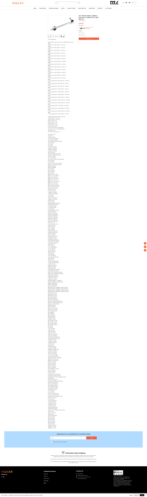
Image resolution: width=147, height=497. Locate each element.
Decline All (136, 495)
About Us (46, 474)
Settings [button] (131, 495)
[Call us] (145, 243)
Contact (46, 476)
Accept (142, 495)
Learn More (87, 28)
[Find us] (145, 250)
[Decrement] (79, 33)
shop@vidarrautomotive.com (83, 475)
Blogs (45, 483)
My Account (46, 478)
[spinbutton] (81, 33)
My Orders (46, 480)
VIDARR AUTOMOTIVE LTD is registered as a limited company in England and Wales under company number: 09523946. (122, 478)
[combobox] (67, 3)
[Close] (145, 495)
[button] (129, 2)
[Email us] (145, 247)
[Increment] (83, 33)
